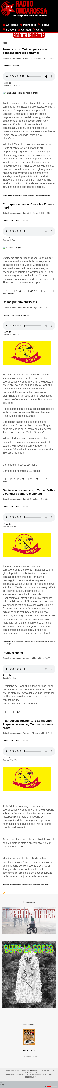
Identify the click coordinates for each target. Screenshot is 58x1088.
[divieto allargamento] (15, 644)
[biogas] (20, 479)
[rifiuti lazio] (15, 641)
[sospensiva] (9, 712)
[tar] (49, 195)
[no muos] (40, 479)
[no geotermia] (7, 641)
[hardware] (38, 195)
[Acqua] (43, 884)
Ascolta (7, 82)
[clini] (31, 479)
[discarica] (12, 291)
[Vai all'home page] (24, 16)
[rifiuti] (14, 884)
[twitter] (5, 195)
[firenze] (51, 291)
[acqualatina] (37, 884)
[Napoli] (19, 884)
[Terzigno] (6, 884)
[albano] (17, 291)
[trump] (10, 195)
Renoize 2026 (29, 1050)
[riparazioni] (31, 195)
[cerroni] (8, 479)
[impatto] (6, 291)
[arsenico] (25, 884)
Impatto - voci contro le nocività (16, 220)
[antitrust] (44, 195)
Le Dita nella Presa (11, 66)
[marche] (26, 479)
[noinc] (15, 712)
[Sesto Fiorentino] (8, 293)
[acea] (48, 884)
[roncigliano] (24, 291)
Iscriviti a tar (4, 893)
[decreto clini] (23, 641)
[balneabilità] (35, 641)
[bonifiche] (14, 479)
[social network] (18, 195)
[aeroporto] (45, 291)
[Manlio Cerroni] (36, 291)
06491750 (50, 1070)
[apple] (25, 195)
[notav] (35, 479)
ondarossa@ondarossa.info (32, 1070)
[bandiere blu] (43, 641)
